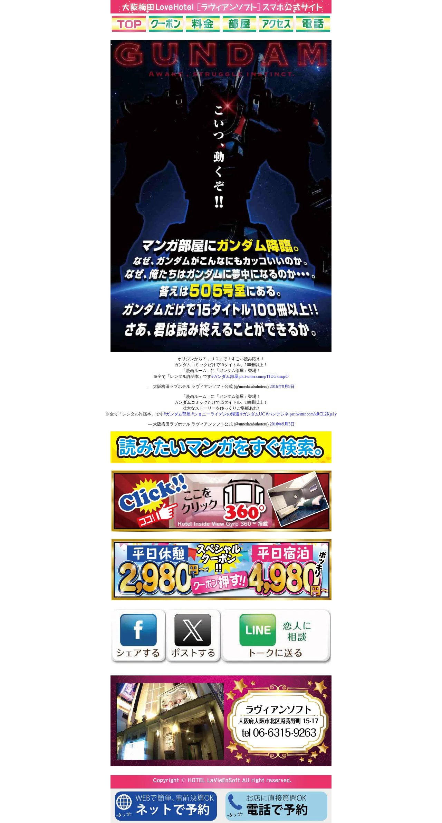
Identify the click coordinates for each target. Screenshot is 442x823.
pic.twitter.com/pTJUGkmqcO (264, 376)
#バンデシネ (277, 414)
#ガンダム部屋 (224, 376)
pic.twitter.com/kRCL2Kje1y (313, 414)
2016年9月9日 (282, 386)
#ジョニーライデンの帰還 (215, 414)
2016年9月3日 (282, 424)
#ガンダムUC (252, 414)
